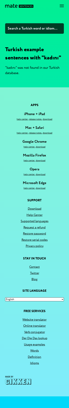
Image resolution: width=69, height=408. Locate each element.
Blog (34, 279)
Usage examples (34, 344)
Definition (34, 357)
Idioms (34, 363)
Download (47, 119)
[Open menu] (62, 6)
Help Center (22, 119)
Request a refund (34, 227)
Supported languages (34, 221)
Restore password (34, 234)
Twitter (34, 273)
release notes (35, 119)
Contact (34, 267)
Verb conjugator (34, 332)
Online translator (34, 326)
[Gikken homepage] (18, 380)
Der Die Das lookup (34, 338)
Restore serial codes (35, 240)
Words (34, 351)
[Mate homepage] (19, 6)
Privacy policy (34, 246)
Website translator (34, 320)
